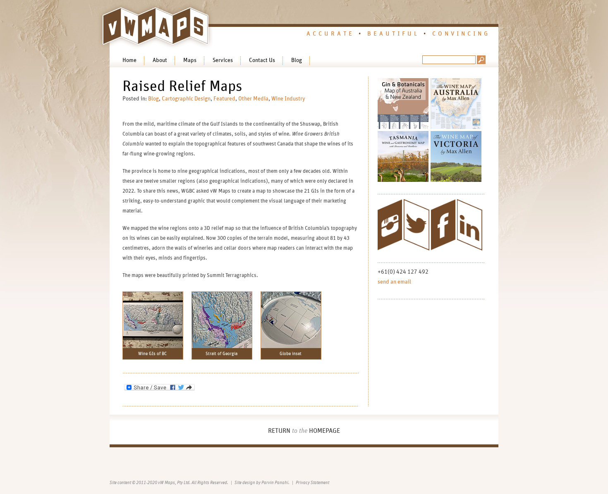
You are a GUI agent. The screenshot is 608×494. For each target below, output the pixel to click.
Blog (296, 60)
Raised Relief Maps (182, 86)
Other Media (253, 99)
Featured (224, 99)
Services (223, 60)
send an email (394, 282)
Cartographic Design (186, 99)
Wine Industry (288, 99)
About (160, 60)
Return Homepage (304, 430)
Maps (189, 60)
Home (129, 60)
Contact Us (262, 60)
